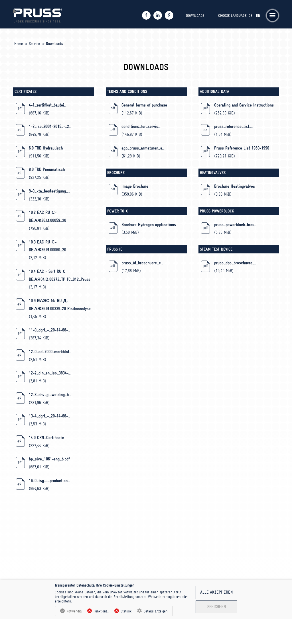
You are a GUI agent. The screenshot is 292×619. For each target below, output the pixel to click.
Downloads (195, 15)
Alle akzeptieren (216, 592)
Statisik (126, 611)
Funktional (101, 611)
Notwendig (74, 611)
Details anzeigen (155, 611)
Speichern (216, 606)
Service (34, 43)
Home (18, 43)
